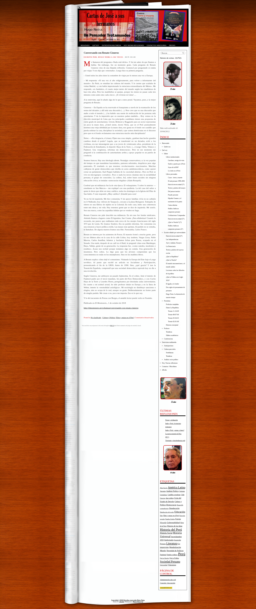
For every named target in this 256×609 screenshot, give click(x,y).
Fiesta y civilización (171, 420)
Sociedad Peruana (170, 561)
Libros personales (171, 174)
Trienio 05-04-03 (173, 318)
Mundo (163, 551)
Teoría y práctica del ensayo (176, 188)
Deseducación (174, 508)
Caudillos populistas (174, 495)
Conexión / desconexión (167, 583)
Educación (179, 511)
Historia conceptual (172, 325)
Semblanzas (169, 353)
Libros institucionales (172, 157)
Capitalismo (163, 495)
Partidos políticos (172, 555)
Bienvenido (85, 45)
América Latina (176, 487)
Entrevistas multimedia (111, 45)
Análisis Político (172, 491)
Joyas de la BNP (173, 167)
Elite (161, 515)
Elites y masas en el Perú (125, 318)
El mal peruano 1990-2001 (176, 181)
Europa (178, 519)
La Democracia (170, 246)
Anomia (163, 491)
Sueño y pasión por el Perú (176, 164)
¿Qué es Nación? (171, 260)
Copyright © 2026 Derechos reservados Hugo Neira (128, 600)
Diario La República (172, 308)
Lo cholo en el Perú (174, 171)
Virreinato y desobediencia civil (175, 441)
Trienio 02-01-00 (173, 321)
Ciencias (162, 498)
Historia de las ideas (174, 526)
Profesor (166, 328)
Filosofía (163, 523)
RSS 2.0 (112, 325)
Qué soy (95, 45)
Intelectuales (169, 540)
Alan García (163, 488)
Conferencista (168, 339)
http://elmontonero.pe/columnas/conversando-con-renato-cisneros (111, 308)
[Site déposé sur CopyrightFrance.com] (166, 588)
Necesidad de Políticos (175, 551)
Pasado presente (173, 195)
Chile (182, 495)
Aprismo (182, 491)
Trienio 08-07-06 (173, 315)
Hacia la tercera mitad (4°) (174, 236)
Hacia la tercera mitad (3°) (176, 184)
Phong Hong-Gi (138, 601)
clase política (170, 498)
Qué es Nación (164, 558)
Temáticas (169, 332)
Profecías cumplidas (172, 304)
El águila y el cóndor (172, 284)
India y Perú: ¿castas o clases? (174, 430)
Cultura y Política (108, 318)
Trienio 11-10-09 (173, 311)
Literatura (171, 543)
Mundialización (175, 547)
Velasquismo (172, 565)
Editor (166, 154)
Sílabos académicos (172, 335)
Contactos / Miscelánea (156, 45)
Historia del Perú (171, 529)
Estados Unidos (170, 519)
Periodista (167, 301)
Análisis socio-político (171, 360)
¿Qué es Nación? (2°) (175, 222)
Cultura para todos (170, 349)
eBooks (172, 45)
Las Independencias (172, 239)
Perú (181, 554)
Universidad (163, 565)
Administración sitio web (168, 580)
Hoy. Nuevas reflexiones (134, 45)
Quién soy (167, 147)
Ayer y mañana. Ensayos (174, 243)
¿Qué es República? (172, 257)
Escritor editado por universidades (174, 232)
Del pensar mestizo (174, 191)
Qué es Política (174, 558)
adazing (121, 601)
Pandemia (163, 555)
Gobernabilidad (173, 522)
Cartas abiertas (172, 205)
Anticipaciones (168, 346)
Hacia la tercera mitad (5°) (176, 219)
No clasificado (96, 318)
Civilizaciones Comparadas (176, 215)
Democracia (171, 505)
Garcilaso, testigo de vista (176, 160)
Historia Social (166, 533)
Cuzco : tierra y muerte (175, 178)
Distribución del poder (167, 512)
